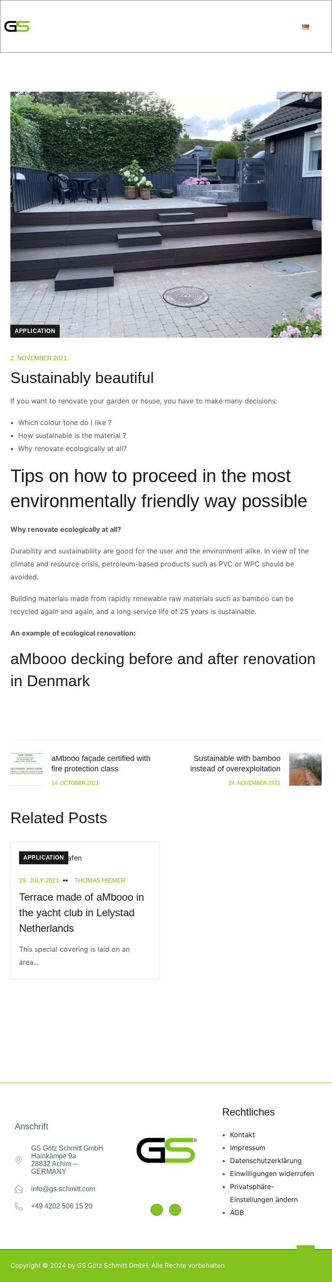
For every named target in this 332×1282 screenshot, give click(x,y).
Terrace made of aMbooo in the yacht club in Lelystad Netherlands (81, 912)
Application (35, 331)
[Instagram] (175, 1210)
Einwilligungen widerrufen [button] (272, 1173)
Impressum (247, 1147)
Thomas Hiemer (99, 880)
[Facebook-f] (156, 1210)
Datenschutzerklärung (266, 1160)
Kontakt (242, 1134)
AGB (237, 1212)
